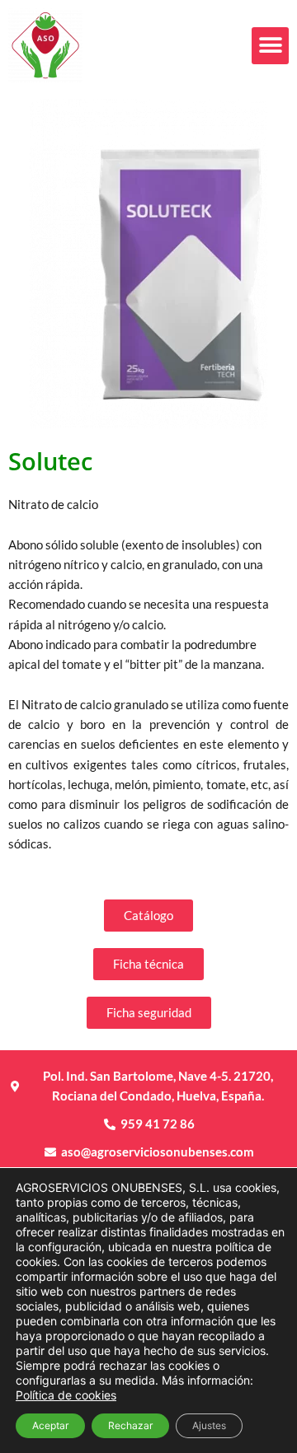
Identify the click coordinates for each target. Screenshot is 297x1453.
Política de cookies (66, 1395)
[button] (270, 45)
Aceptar (50, 1425)
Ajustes (209, 1425)
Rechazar (130, 1425)
